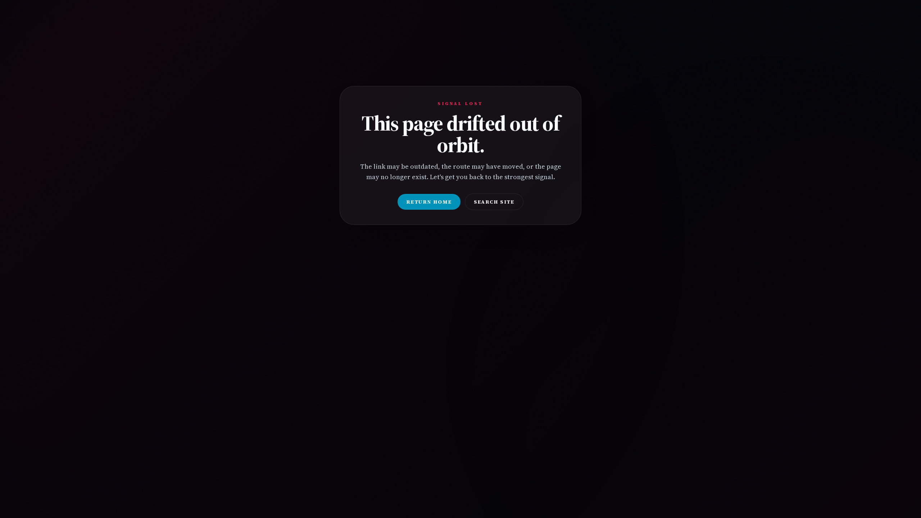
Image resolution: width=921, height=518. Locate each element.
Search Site (494, 201)
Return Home (429, 201)
